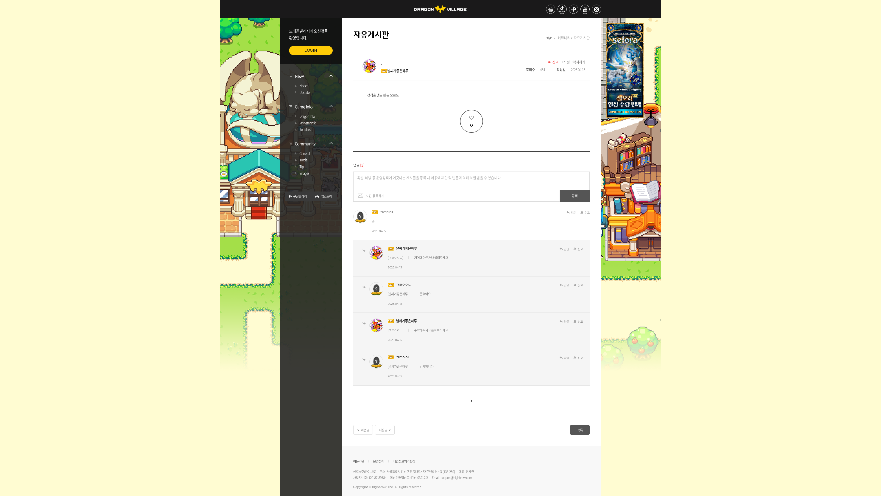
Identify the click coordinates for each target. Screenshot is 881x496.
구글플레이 (300, 196)
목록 (580, 430)
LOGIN (310, 50)
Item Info (305, 129)
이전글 (365, 430)
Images (304, 173)
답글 (573, 212)
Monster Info (307, 123)
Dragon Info (307, 116)
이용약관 (358, 461)
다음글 (383, 430)
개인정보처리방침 (404, 461)
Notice (303, 86)
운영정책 (378, 461)
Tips (302, 166)
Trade (303, 160)
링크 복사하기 (576, 62)
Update (304, 92)
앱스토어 (326, 196)
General (304, 153)
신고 (555, 62)
